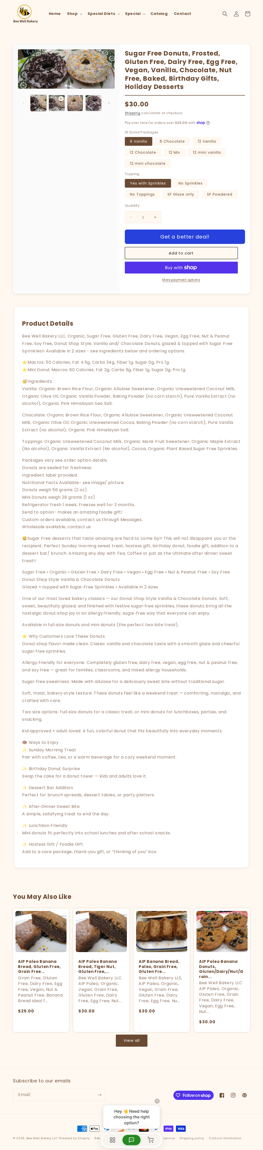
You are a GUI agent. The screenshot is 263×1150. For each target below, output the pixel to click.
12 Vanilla (207, 141)
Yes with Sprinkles (148, 183)
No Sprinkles (191, 183)
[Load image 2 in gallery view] (75, 103)
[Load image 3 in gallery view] (93, 103)
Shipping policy (192, 1138)
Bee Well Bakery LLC (42, 1138)
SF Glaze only (180, 194)
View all (132, 1040)
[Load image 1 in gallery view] (38, 103)
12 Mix (174, 152)
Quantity (132, 205)
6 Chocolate (172, 141)
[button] (74, 13)
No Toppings (142, 194)
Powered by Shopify (74, 1138)
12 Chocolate (143, 152)
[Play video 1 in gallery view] (56, 103)
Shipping (132, 113)
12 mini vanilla (207, 152)
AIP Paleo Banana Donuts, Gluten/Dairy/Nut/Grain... (221, 969)
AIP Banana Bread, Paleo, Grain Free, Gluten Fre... (159, 966)
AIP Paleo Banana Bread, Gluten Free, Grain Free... (39, 966)
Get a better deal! (184, 236)
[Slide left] (23, 103)
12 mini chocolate (148, 163)
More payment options (181, 280)
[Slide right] (109, 103)
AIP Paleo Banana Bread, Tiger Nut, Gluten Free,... (97, 966)
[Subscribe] (99, 1095)
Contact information (225, 1138)
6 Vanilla (138, 141)
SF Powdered (219, 194)
